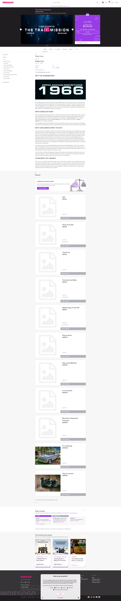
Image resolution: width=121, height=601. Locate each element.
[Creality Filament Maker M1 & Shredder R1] (60, 546)
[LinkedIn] (29, 582)
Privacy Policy (24, 597)
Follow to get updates (40, 523)
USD (97, 2)
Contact (80, 577)
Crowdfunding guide (73, 513)
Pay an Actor (6, 68)
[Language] (103, 2)
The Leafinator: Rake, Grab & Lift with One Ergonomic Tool (77, 560)
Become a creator (96, 580)
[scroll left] (21, 29)
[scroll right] (73, 29)
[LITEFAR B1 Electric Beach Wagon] (43, 546)
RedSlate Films (39, 11)
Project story (5, 54)
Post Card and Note (8, 65)
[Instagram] (27, 582)
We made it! (82, 42)
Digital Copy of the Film (8, 67)
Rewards (4, 57)
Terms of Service (31, 597)
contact (41, 63)
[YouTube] (25, 582)
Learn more (61, 521)
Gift (4, 59)
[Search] (53, 2)
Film (36, 67)
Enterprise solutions (96, 582)
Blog (80, 580)
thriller (58, 67)
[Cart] (106, 2)
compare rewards (42, 188)
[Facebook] (21, 582)
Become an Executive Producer (10, 74)
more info (37, 63)
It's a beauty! (6, 76)
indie (54, 67)
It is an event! (6, 72)
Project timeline (6, 82)
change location (66, 6)
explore (66, 536)
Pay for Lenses (7, 78)
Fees (93, 577)
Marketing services (96, 579)
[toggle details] (50, 567)
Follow (87, 31)
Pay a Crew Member (8, 70)
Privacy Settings (39, 597)
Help (66, 513)
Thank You (6, 63)
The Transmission (43, 9)
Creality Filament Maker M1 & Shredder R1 (60, 560)
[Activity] (108, 2)
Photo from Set (7, 61)
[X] (23, 582)
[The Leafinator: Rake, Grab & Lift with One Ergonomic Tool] (78, 546)
